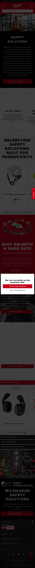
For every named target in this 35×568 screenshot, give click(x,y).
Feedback (33, 195)
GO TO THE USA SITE (17, 286)
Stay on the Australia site (17, 290)
